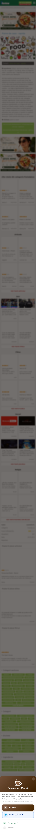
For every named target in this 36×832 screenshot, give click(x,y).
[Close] (33, 778)
